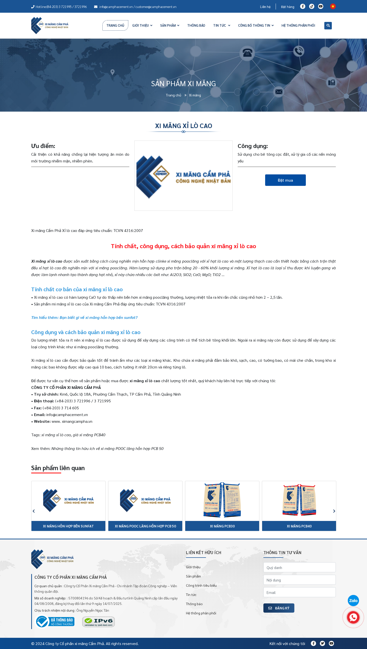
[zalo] (353, 601)
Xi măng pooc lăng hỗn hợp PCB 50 (145, 526)
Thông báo (194, 603)
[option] (68, 510)
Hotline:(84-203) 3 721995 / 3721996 (61, 6)
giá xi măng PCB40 (89, 434)
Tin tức (191, 594)
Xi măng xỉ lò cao (46, 261)
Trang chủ (174, 95)
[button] (31, 510)
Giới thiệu (193, 567)
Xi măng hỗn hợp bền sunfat (68, 526)
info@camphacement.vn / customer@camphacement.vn (138, 6)
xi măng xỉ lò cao (145, 380)
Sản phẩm (193, 576)
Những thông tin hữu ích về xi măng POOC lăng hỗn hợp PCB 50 (107, 448)
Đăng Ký (281, 608)
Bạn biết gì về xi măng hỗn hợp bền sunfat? (99, 317)
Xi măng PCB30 (222, 526)
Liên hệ (265, 6)
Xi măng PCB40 (299, 526)
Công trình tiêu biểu (201, 585)
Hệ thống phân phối (201, 613)
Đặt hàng (287, 6)
